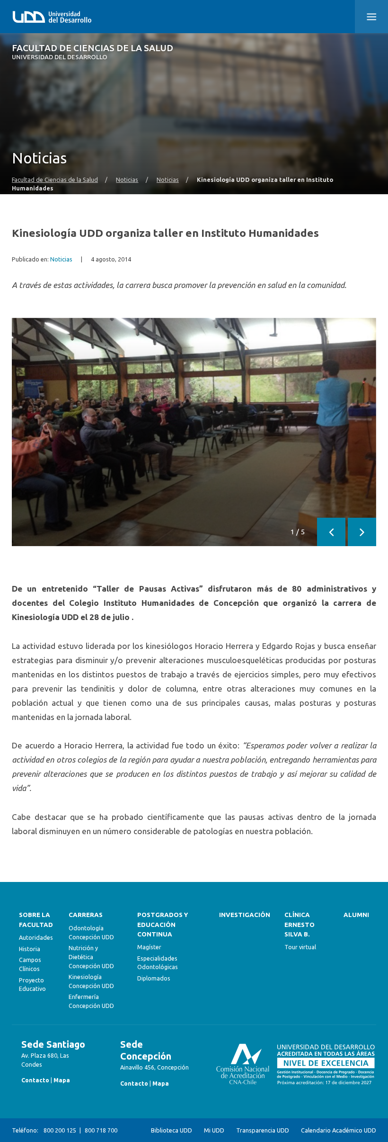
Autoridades (36, 937)
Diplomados (153, 978)
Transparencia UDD (262, 1130)
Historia (29, 948)
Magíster (149, 947)
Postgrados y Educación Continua (162, 924)
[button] (371, 16)
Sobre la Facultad (36, 919)
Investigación (244, 914)
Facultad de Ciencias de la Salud (92, 52)
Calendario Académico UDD (338, 1130)
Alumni (356, 914)
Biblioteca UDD (171, 1130)
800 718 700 (101, 1130)
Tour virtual (300, 947)
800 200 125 (60, 1130)
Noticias (127, 179)
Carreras (86, 914)
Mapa (61, 1080)
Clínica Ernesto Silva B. (299, 924)
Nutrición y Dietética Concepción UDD (91, 956)
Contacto (35, 1080)
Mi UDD (214, 1130)
